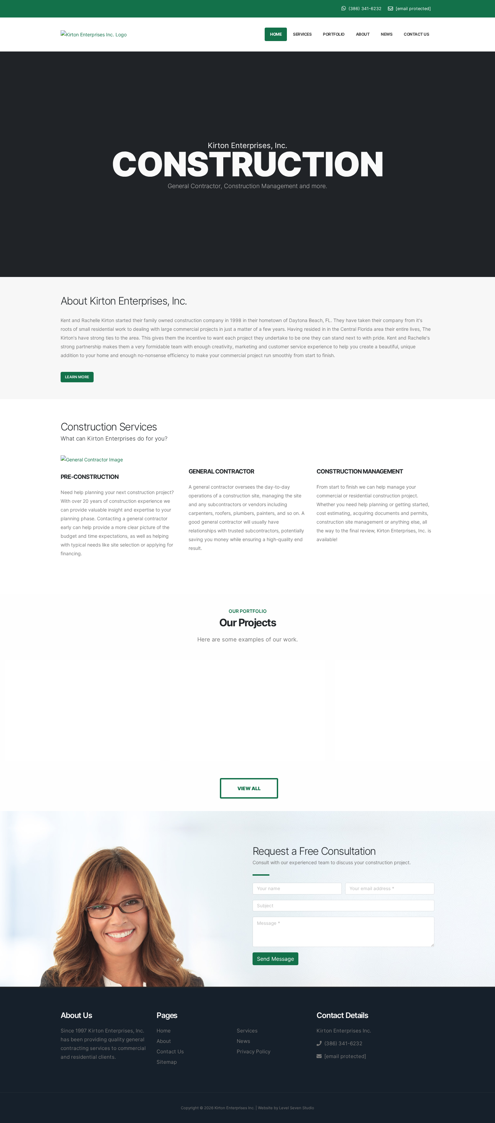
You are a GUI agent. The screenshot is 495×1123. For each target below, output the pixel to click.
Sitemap (167, 1062)
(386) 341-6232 (364, 8)
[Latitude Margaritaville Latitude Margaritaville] (247, 710)
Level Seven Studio (296, 1108)
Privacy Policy (253, 1051)
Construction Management (360, 471)
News (386, 34)
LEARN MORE (77, 377)
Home (276, 34)
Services (302, 34)
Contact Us (416, 34)
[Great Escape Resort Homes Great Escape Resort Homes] (82, 710)
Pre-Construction (90, 476)
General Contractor (221, 471)
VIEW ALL (249, 788)
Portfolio (333, 34)
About (363, 34)
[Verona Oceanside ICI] (412, 710)
